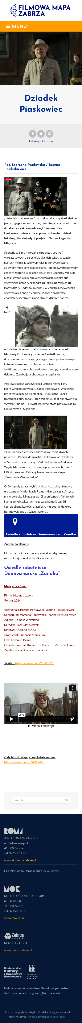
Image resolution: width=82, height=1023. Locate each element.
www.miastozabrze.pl (18, 950)
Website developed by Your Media (47, 1016)
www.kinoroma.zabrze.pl (20, 860)
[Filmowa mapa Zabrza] (41, 10)
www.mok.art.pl (14, 918)
